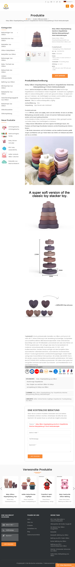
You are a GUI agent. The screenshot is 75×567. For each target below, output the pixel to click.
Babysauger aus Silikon (6, 59)
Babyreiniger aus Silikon (7, 34)
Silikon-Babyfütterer (8, 50)
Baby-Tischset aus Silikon (7, 65)
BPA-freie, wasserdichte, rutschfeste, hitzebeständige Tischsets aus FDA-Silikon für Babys (14, 148)
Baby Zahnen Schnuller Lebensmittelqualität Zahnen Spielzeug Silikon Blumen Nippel (14, 142)
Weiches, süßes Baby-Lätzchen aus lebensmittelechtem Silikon (65, 496)
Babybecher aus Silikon (6, 93)
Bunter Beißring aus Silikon (58, 541)
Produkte (30, 526)
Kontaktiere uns (32, 529)
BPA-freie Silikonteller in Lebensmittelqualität (57, 520)
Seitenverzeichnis (49, 563)
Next (74, 488)
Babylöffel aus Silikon (8, 54)
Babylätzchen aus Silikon (7, 39)
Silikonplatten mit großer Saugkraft (60, 524)
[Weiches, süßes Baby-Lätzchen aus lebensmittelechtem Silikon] (65, 484)
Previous (1, 488)
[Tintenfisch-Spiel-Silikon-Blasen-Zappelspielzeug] (28, 484)
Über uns (30, 522)
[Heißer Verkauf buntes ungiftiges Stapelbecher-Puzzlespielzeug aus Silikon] (10, 484)
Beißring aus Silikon (8, 82)
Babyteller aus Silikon (6, 45)
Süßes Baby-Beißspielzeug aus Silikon (59, 555)
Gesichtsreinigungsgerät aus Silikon (9, 99)
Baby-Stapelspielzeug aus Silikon (46, 379)
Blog (28, 532)
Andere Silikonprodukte (40, 19)
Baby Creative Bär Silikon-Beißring (46, 496)
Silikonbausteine (6, 110)
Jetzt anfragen (60, 76)
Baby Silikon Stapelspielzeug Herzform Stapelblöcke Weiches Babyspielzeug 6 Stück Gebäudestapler (48, 425)
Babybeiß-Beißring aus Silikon (59, 535)
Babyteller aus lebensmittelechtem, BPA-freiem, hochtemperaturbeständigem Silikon (14, 162)
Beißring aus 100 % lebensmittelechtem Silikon (58, 545)
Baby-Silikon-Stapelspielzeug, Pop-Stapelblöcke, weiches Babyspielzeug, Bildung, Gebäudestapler (46, 393)
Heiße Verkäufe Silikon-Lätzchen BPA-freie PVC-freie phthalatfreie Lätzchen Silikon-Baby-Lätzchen (14, 155)
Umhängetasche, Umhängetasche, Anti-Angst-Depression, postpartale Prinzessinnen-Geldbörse (14, 128)
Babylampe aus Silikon (6, 105)
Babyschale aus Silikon (6, 71)
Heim (29, 19)
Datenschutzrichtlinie (33, 535)
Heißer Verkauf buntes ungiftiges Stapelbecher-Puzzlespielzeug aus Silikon (48, 400)
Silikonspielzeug (6, 114)
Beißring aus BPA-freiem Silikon (59, 538)
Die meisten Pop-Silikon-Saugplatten (57, 528)
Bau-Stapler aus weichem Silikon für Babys (40, 384)
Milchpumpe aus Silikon (7, 87)
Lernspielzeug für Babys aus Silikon (37, 387)
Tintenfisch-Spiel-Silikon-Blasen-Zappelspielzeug (28, 496)
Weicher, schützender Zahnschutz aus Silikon (60, 550)
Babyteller (53, 532)
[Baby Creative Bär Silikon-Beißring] (47, 484)
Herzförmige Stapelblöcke (35, 382)
